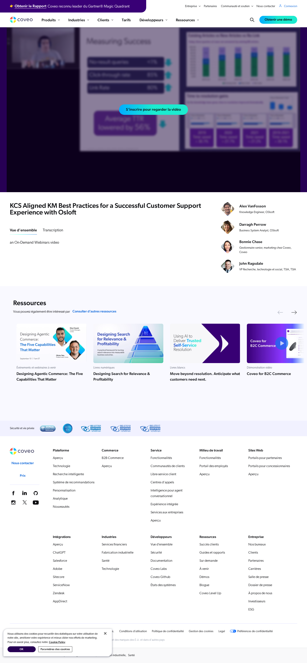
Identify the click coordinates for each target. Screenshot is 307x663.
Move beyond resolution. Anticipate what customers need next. (205, 376)
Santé (131, 655)
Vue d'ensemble (23, 230)
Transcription (53, 230)
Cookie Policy (57, 642)
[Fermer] (105, 633)
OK (21, 649)
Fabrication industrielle (112, 655)
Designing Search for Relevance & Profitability (121, 376)
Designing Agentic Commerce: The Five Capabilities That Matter (49, 376)
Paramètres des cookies (55, 649)
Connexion (290, 6)
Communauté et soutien (235, 6)
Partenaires (210, 6)
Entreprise (191, 6)
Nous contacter (265, 6)
